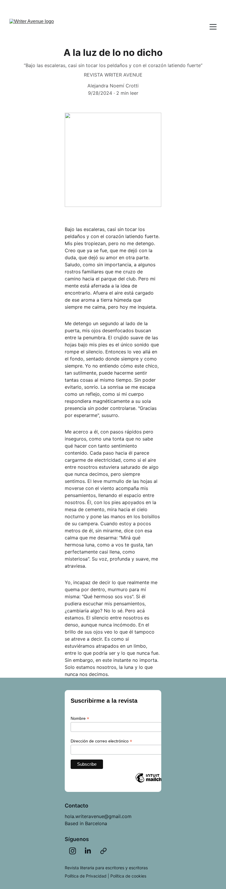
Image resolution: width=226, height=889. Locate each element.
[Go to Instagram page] (72, 851)
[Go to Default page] (103, 851)
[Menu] (213, 26)
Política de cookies (128, 875)
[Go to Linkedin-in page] (87, 851)
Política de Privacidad (86, 875)
